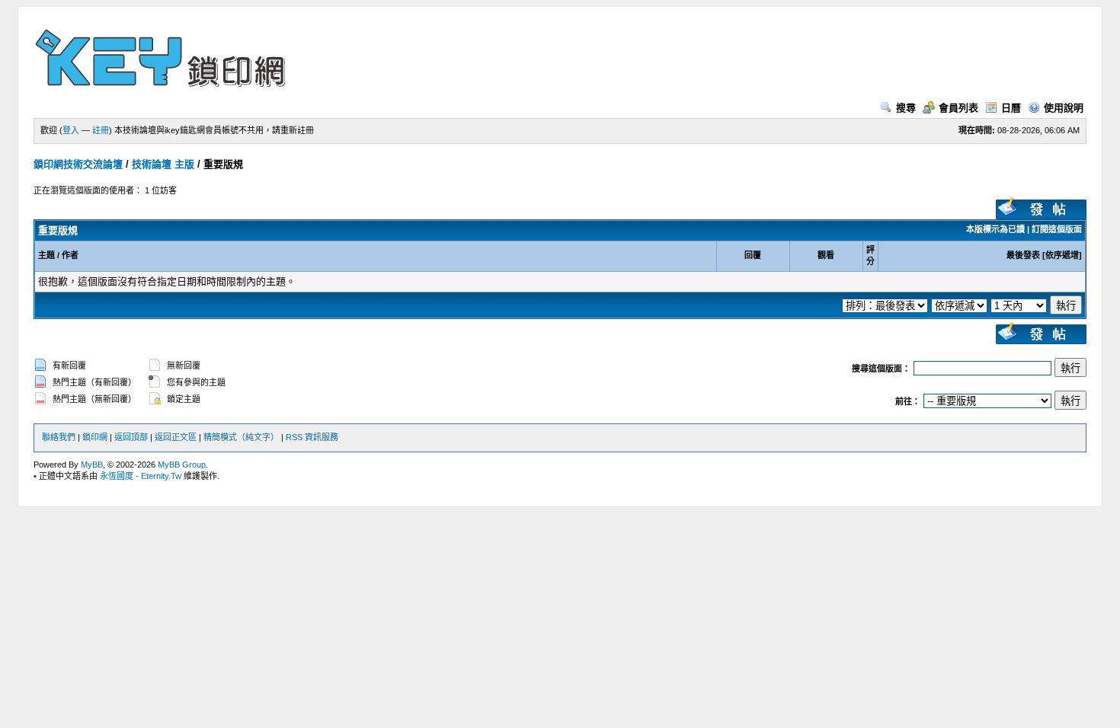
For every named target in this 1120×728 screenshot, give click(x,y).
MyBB (92, 464)
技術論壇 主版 (163, 164)
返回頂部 (131, 437)
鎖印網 (94, 437)
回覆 (752, 255)
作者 (70, 255)
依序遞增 (1062, 255)
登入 (70, 130)
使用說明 (1063, 107)
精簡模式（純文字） (241, 437)
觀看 (826, 255)
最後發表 (1023, 255)
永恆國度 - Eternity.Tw (140, 476)
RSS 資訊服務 (312, 437)
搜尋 (906, 107)
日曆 (1011, 107)
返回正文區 (176, 437)
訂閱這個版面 (1057, 229)
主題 (46, 255)
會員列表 (958, 107)
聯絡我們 (58, 437)
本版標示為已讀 (995, 229)
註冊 (100, 130)
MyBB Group (182, 464)
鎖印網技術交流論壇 (78, 164)
